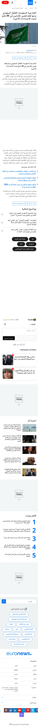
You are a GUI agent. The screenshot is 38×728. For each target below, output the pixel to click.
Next (34, 674)
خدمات (34, 697)
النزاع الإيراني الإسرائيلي (19, 614)
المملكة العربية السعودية (17, 8)
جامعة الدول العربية (20, 239)
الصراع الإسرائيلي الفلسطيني (19, 619)
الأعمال (34, 670)
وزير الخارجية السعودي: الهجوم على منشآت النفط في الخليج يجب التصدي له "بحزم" (22, 214)
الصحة (16, 674)
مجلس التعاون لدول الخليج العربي (24, 249)
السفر (35, 679)
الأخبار (31, 8)
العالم (26, 8)
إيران (16, 629)
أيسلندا (11, 624)
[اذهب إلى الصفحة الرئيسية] (30, 2)
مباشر (5, 2)
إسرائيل (7, 629)
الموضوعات (33, 661)
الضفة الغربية (28, 634)
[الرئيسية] (35, 8)
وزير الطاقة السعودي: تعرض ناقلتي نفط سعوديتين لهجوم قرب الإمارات (23, 231)
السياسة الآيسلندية (19, 644)
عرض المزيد (33, 703)
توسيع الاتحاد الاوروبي (12, 634)
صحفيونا (34, 687)
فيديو (34, 683)
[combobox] (19, 601)
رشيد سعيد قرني (30, 50)
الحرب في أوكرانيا (24, 624)
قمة (33, 239)
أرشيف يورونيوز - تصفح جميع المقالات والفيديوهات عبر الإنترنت (10, 689)
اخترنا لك (32, 421)
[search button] (4, 601)
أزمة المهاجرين (26, 639)
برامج (16, 683)
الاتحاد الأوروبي (28, 629)
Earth (16, 670)
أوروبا (34, 666)
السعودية (31, 244)
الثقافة (16, 679)
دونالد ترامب (11, 639)
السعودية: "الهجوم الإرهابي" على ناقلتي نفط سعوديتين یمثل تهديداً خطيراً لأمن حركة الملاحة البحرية (22, 222)
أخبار (21, 244)
